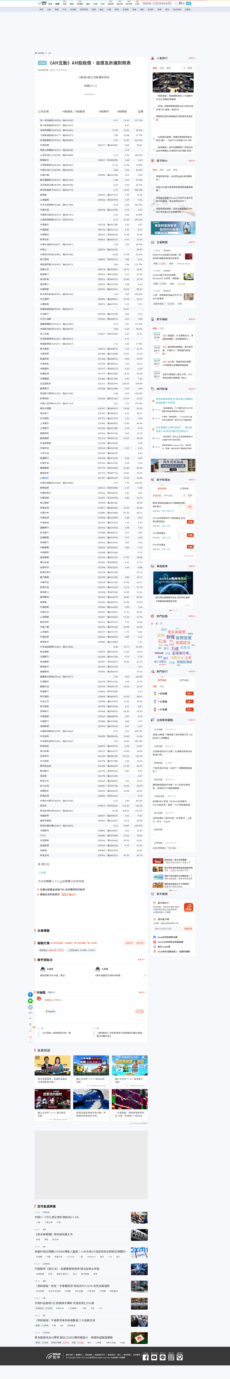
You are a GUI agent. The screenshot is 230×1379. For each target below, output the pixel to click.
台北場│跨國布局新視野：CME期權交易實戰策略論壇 (178, 363)
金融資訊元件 (100, 1354)
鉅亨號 (129, 3)
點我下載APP (69, 894)
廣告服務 (88, 1354)
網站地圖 (127, 1354)
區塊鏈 (126, 9)
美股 (72, 3)
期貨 (117, 9)
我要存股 (140, 943)
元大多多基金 (159, 544)
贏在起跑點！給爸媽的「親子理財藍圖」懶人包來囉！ (76, 943)
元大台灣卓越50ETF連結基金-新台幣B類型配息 (169, 519)
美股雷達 (167, 250)
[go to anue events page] (175, 3)
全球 (102, 3)
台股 (65, 3)
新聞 (57, 3)
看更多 (140, 959)
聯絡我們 (111, 1354)
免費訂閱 (188, 929)
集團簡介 (79, 1354)
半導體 (163, 709)
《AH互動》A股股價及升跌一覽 (56, 1032)
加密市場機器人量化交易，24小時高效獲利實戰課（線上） (178, 376)
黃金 (46, 477)
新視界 (151, 9)
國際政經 (167, 291)
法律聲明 (136, 1354)
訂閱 (137, 3)
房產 (134, 9)
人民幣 (42, 873)
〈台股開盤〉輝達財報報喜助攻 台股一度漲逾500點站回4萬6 (129, 1114)
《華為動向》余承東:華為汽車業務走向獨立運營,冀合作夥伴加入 (120, 1034)
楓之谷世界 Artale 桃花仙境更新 (90, 1080)
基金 (88, 3)
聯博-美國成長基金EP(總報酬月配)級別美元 (169, 504)
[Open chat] (30, 1037)
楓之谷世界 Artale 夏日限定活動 (52, 1114)
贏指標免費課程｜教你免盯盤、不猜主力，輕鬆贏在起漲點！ (178, 350)
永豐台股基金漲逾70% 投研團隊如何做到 (62, 889)
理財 (142, 9)
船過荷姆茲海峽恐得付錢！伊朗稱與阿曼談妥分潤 (91, 1114)
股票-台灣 (166, 526)
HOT (165, 336)
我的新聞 (177, 9)
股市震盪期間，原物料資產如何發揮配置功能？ (52, 1080)
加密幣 (111, 3)
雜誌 (167, 9)
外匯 (95, 3)
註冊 (188, 3)
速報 (94, 9)
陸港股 (80, 3)
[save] (30, 1030)
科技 (65, 9)
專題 (159, 9)
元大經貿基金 (159, 533)
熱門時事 (84, 9)
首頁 (50, 3)
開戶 (190, 506)
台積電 (163, 701)
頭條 (41, 9)
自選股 (188, 9)
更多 (190, 68)
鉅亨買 (120, 3)
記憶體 (163, 693)
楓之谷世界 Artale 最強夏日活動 (129, 1080)
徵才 (119, 1354)
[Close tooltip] (52, 1037)
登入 (184, 3)
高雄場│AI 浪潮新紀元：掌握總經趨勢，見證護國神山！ (178, 337)
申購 (190, 521)
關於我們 (69, 1354)
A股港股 (41, 53)
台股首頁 (129, 943)
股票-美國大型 (168, 511)
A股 (49, 53)
